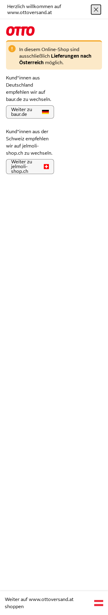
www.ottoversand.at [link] (51, 599)
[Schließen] (96, 9)
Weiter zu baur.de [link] (21, 112)
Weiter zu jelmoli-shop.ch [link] (21, 166)
